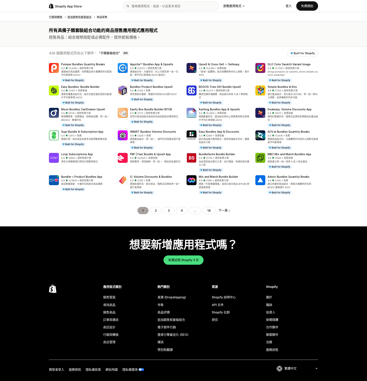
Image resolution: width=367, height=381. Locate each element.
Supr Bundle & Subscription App (82, 131)
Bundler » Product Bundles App (81, 176)
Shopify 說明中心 (224, 297)
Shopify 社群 (221, 312)
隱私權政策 (93, 369)
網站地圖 (112, 369)
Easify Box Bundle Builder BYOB (151, 109)
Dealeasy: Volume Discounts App (290, 109)
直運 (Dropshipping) (172, 297)
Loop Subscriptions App (77, 154)
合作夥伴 (272, 327)
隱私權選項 (130, 369)
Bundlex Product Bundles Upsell (151, 86)
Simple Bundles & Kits (282, 86)
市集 (161, 305)
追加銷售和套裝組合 (171, 320)
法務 (269, 342)
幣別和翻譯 (165, 350)
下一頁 (223, 210)
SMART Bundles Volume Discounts (153, 131)
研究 (215, 320)
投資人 (270, 312)
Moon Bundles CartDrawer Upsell (83, 109)
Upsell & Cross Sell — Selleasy (219, 64)
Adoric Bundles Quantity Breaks (288, 176)
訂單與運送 (111, 320)
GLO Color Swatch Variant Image (289, 64)
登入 (289, 6)
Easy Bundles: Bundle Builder (80, 86)
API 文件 (218, 305)
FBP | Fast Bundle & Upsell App (150, 154)
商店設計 (109, 327)
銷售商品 (109, 312)
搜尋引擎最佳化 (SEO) (173, 335)
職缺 (269, 305)
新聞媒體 (272, 320)
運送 (161, 342)
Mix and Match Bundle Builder (218, 176)
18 (209, 210)
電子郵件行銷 (167, 327)
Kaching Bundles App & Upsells (219, 109)
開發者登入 (56, 369)
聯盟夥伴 (272, 335)
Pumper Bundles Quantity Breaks (83, 64)
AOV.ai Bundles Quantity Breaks (289, 131)
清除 (125, 53)
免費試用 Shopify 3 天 (183, 260)
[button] (80, 72)
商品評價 (164, 312)
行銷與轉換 (111, 335)
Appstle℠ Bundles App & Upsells (151, 64)
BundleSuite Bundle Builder (217, 154)
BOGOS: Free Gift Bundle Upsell (220, 86)
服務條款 (75, 369)
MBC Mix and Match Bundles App (289, 154)
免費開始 (307, 6)
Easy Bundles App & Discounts (219, 131)
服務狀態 (272, 350)
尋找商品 (109, 305)
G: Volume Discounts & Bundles (151, 176)
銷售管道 (109, 297)
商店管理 (109, 342)
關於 (269, 297)
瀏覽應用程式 (232, 6)
